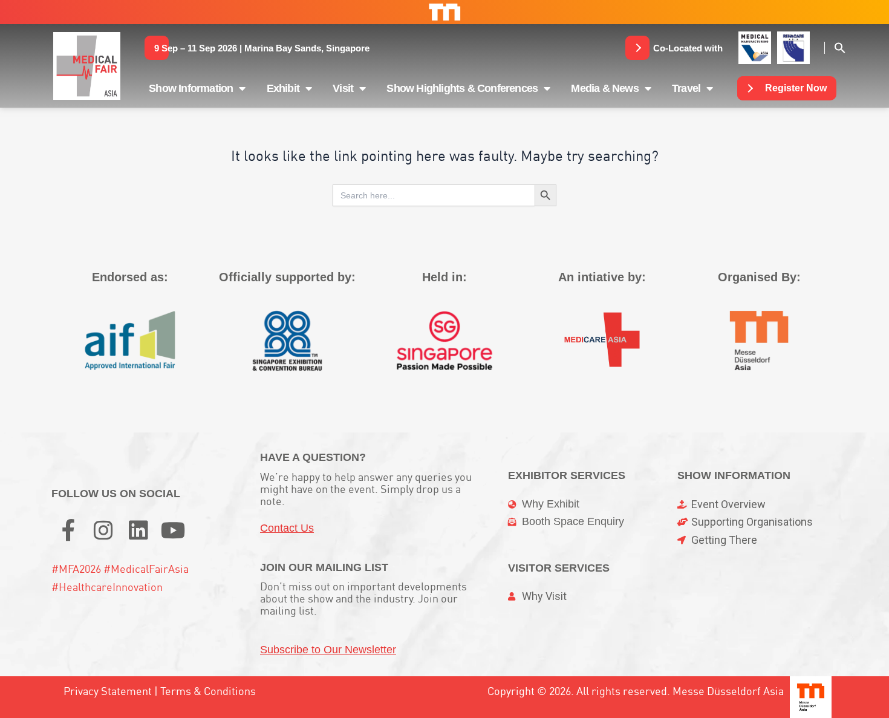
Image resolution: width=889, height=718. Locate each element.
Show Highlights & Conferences (462, 88)
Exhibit (283, 88)
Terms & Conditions (208, 691)
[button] (262, 48)
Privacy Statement (107, 691)
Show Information (191, 88)
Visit (343, 88)
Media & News (604, 88)
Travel (686, 88)
